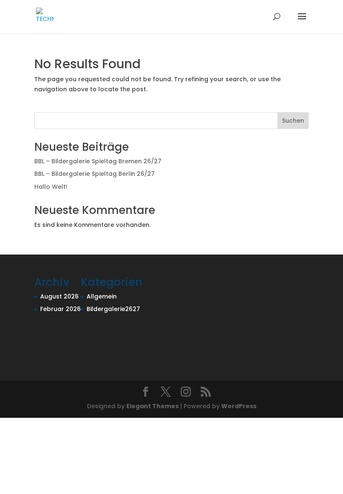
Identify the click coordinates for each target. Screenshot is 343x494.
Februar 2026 (60, 309)
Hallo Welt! (50, 187)
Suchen (293, 120)
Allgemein (102, 296)
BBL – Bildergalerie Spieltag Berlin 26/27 (94, 174)
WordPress (238, 406)
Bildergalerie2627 (113, 309)
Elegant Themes (152, 406)
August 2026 (59, 296)
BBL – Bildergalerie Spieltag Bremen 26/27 (97, 161)
